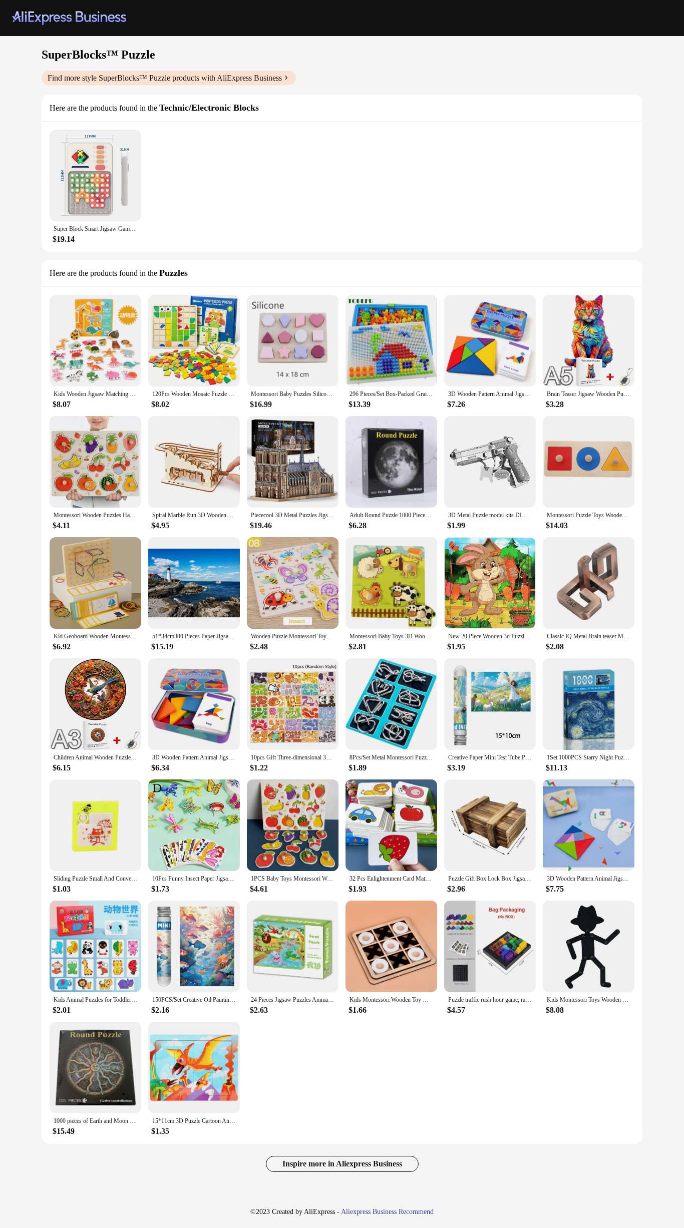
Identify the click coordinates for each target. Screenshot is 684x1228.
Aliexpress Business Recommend (387, 1211)
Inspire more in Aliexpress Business (342, 1163)
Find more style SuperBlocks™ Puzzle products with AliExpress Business (165, 78)
